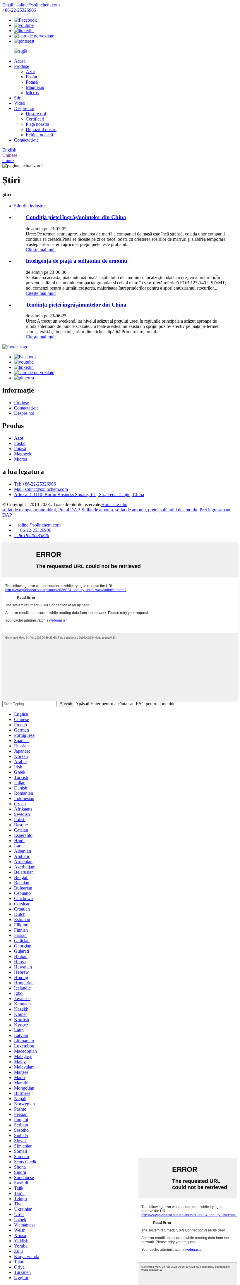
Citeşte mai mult (41, 249)
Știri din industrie (30, 205)
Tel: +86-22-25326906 (35, 483)
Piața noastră (37, 124)
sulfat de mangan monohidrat (29, 509)
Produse (21, 66)
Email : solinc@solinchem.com (31, 4)
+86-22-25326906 (19, 10)
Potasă (32, 82)
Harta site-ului (114, 504)
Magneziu (35, 87)
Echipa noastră (39, 134)
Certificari (35, 118)
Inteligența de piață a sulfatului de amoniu (76, 261)
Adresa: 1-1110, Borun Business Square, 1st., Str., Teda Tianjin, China (79, 494)
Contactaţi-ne (26, 139)
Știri (18, 97)
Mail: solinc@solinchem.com (41, 489)
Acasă (19, 61)
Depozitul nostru (41, 129)
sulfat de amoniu (130, 509)
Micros (32, 92)
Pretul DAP (68, 509)
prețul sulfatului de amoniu (172, 509)
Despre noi (24, 108)
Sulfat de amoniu (97, 509)
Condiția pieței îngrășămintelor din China (76, 217)
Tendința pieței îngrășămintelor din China (76, 305)
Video (19, 103)
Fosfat (31, 76)
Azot (30, 71)
